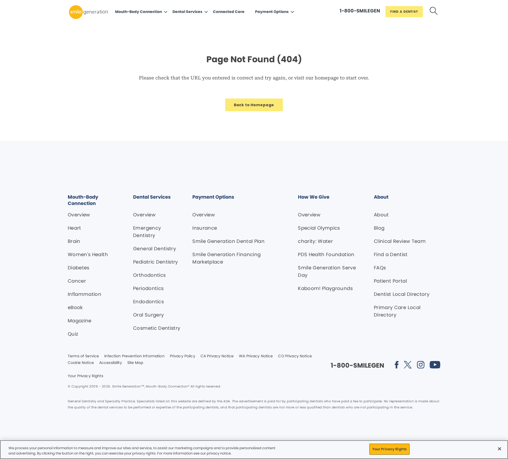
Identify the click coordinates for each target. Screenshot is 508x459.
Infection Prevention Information (134, 356)
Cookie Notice (81, 362)
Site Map (135, 362)
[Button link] (433, 12)
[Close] (499, 448)
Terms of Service (83, 356)
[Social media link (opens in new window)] (396, 365)
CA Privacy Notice (217, 356)
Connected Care (228, 11)
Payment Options (272, 11)
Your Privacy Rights (85, 376)
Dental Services (187, 11)
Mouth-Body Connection (138, 11)
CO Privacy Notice (295, 356)
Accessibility (110, 362)
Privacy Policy (182, 356)
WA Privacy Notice (256, 356)
